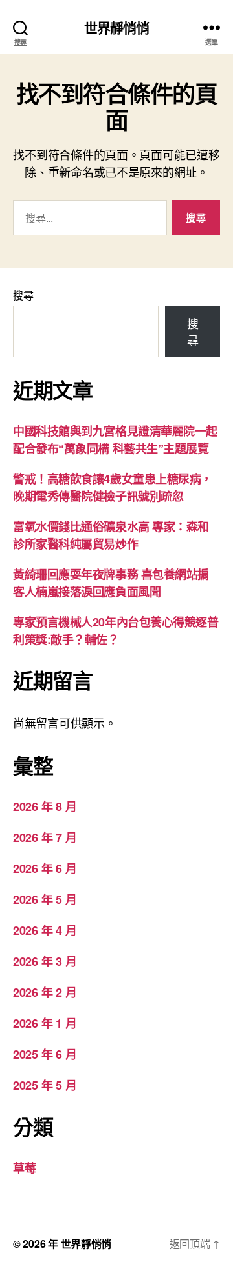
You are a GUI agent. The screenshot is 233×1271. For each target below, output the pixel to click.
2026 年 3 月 (44, 961)
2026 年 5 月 (44, 899)
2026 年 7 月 (44, 837)
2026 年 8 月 (44, 806)
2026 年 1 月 (44, 1023)
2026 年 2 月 (44, 992)
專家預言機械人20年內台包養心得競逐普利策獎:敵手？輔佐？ (115, 631)
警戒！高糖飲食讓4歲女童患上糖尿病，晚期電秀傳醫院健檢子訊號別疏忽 (112, 487)
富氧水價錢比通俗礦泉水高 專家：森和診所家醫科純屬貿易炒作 (111, 535)
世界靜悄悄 (117, 27)
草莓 (24, 1167)
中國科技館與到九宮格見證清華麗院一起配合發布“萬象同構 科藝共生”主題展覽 (115, 440)
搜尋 (23, 295)
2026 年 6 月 (44, 868)
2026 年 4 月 (44, 930)
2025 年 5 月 (44, 1085)
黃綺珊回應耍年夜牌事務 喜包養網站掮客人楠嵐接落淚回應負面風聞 (111, 583)
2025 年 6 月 (44, 1054)
